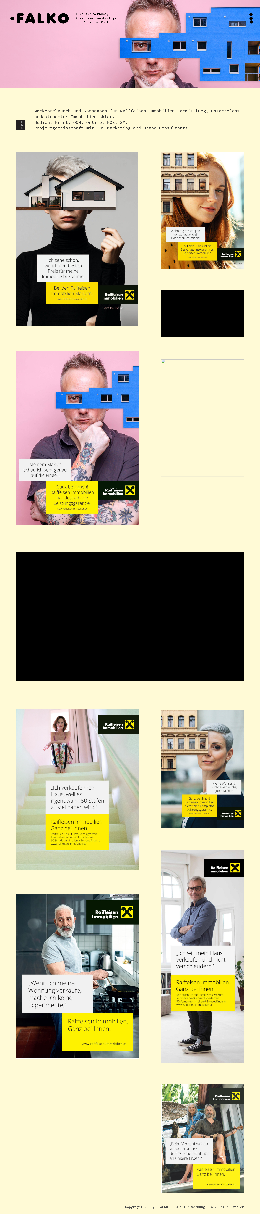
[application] (202, 313)
